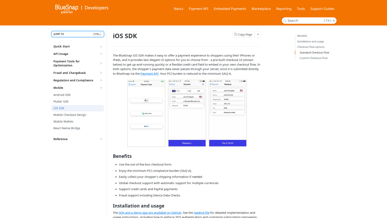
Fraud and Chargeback (69, 73)
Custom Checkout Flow (314, 58)
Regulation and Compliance (73, 80)
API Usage (60, 54)
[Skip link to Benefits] (110, 156)
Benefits (302, 36)
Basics (178, 8)
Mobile (58, 88)
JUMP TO (77, 34)
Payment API (198, 8)
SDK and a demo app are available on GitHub (150, 213)
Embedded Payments (230, 8)
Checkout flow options (311, 47)
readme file (201, 213)
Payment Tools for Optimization (66, 63)
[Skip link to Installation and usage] (110, 206)
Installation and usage (310, 41)
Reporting (283, 8)
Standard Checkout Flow (314, 52)
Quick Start (61, 46)
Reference (60, 139)
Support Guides (322, 8)
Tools (301, 8)
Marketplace (261, 8)
